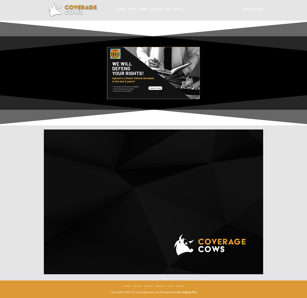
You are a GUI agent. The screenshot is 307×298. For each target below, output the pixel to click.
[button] (108, 9)
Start (121, 9)
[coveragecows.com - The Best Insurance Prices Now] (72, 9)
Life (167, 9)
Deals (178, 9)
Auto (132, 9)
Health (155, 9)
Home (143, 9)
